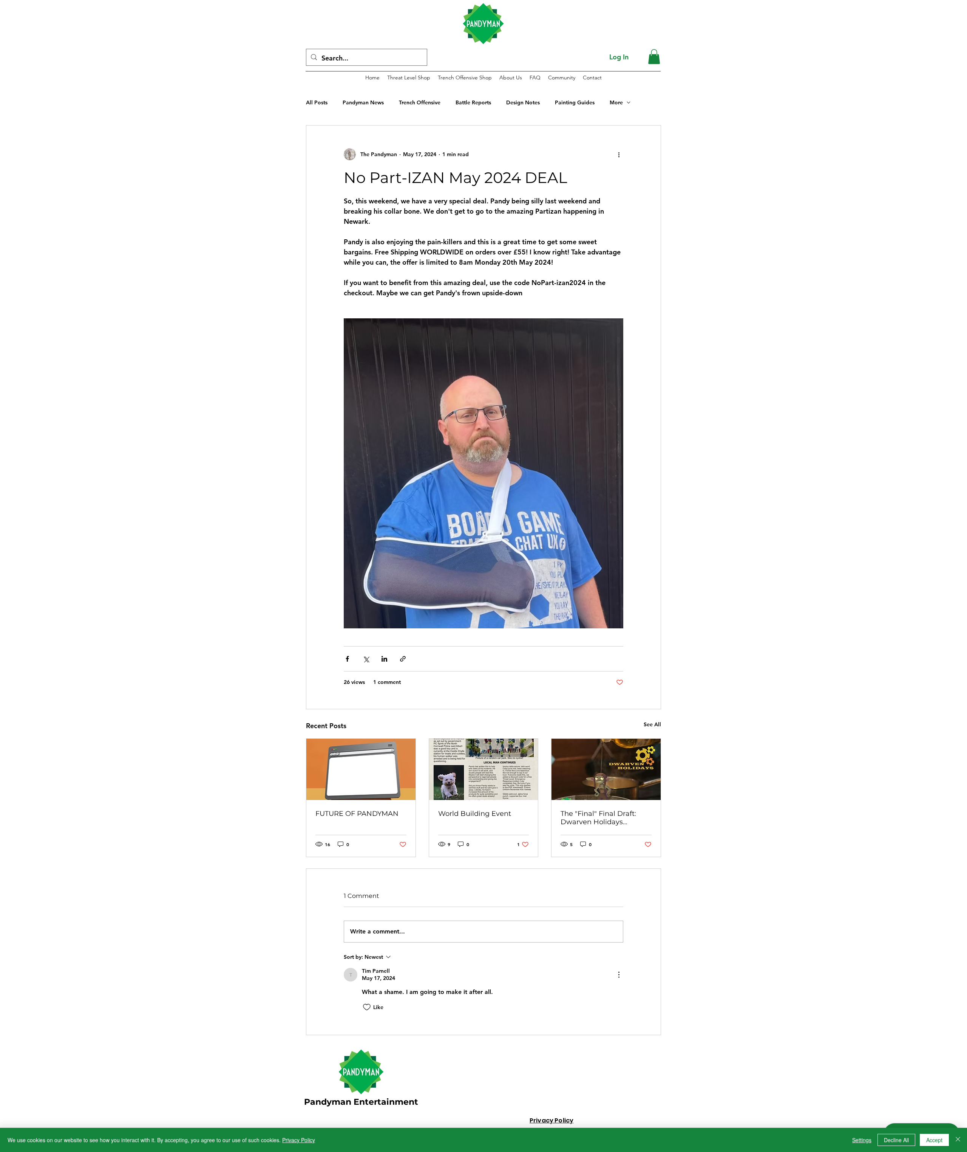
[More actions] (618, 154)
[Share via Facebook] (347, 658)
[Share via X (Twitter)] (365, 658)
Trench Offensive (419, 102)
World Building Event (474, 813)
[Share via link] (402, 658)
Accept (934, 1140)
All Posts (316, 102)
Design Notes (523, 102)
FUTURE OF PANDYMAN (357, 813)
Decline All (896, 1140)
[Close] (957, 1140)
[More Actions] (618, 974)
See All (652, 724)
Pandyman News (363, 102)
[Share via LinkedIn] (384, 658)
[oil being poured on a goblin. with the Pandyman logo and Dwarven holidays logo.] (606, 769)
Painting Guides (575, 102)
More (616, 102)
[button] (654, 56)
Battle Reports (473, 102)
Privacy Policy (298, 1140)
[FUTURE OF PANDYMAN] (361, 769)
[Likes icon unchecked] (367, 1007)
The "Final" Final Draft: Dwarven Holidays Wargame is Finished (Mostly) (598, 817)
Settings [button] (861, 1140)
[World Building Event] (483, 769)
